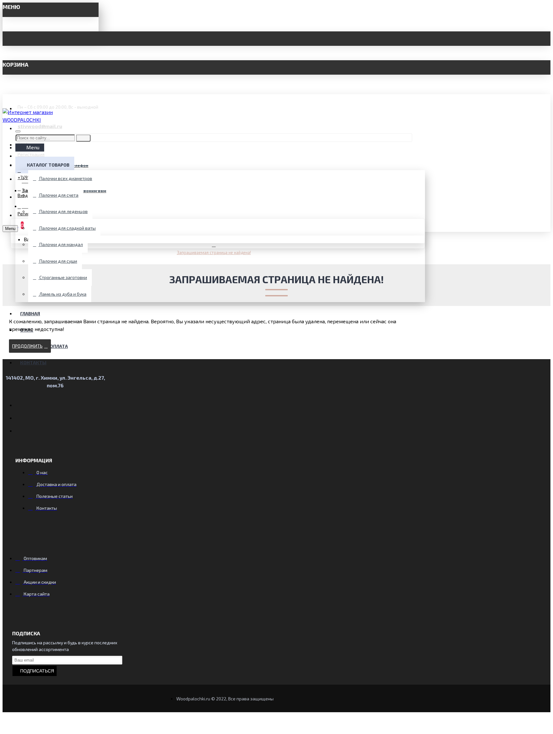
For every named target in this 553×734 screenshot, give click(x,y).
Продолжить (27, 346)
